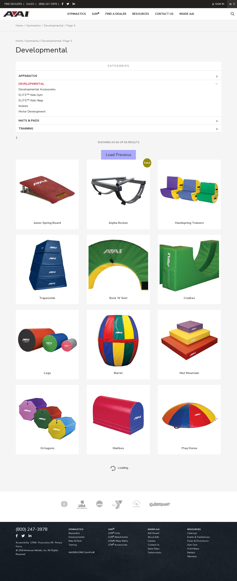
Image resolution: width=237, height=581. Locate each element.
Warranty (192, 556)
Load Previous (118, 155)
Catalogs (192, 533)
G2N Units (114, 533)
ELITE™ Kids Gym (31, 95)
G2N (95, 14)
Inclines (23, 106)
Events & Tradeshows (198, 537)
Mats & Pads (29, 121)
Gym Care (192, 544)
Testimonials (154, 552)
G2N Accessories (117, 544)
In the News (193, 548)
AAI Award (153, 533)
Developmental (53, 25)
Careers (152, 540)
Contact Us (164, 14)
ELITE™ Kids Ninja (31, 100)
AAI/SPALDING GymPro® (82, 552)
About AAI (153, 537)
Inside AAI (186, 14)
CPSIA (33, 542)
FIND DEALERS (13, 4)
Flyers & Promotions (198, 540)
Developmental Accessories (37, 89)
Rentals (191, 552)
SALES (30, 4)
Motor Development (32, 112)
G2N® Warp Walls (118, 540)
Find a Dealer (115, 14)
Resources (140, 14)
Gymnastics (76, 14)
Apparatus (28, 76)
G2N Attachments (118, 537)
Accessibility (22, 542)
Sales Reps (153, 548)
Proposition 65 (46, 542)
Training (26, 129)
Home (19, 25)
